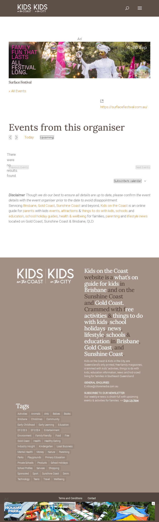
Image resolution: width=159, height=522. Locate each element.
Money (40, 452)
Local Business (65, 446)
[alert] (12, 165)
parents (28, 211)
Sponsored (23, 473)
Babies (56, 413)
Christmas (36, 419)
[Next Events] (16, 137)
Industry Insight (26, 446)
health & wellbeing (72, 216)
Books (67, 413)
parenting (113, 216)
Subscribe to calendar (127, 181)
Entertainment (51, 430)
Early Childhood (26, 424)
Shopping (54, 468)
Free (67, 435)
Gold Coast (46, 205)
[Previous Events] (10, 137)
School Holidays (59, 462)
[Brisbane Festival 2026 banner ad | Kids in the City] (79, 77)
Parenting (64, 452)
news (143, 216)
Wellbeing (59, 479)
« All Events (17, 91)
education (16, 216)
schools (122, 211)
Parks (21, 457)
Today (29, 137)
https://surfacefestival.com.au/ (124, 107)
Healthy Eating (52, 441)
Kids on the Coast (114, 205)
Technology (24, 479)
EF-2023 (22, 430)
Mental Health (25, 452)
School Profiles (25, 468)
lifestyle (133, 216)
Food (58, 435)
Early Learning (46, 424)
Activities (22, 413)
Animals (35, 413)
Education (63, 424)
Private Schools (26, 462)
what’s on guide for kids (111, 280)
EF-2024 (35, 430)
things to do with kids (98, 211)
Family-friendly (43, 435)
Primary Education (55, 457)
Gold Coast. (109, 302)
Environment (24, 435)
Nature (51, 452)
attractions (69, 211)
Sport (35, 473)
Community (52, 419)
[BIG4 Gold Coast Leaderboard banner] (79, 519)
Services (41, 468)
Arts (46, 413)
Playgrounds (34, 457)
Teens (37, 479)
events (54, 211)
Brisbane (29, 205)
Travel (46, 479)
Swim (66, 473)
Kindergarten (46, 446)
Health (37, 441)
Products (42, 462)
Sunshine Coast (68, 205)
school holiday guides (41, 216)
